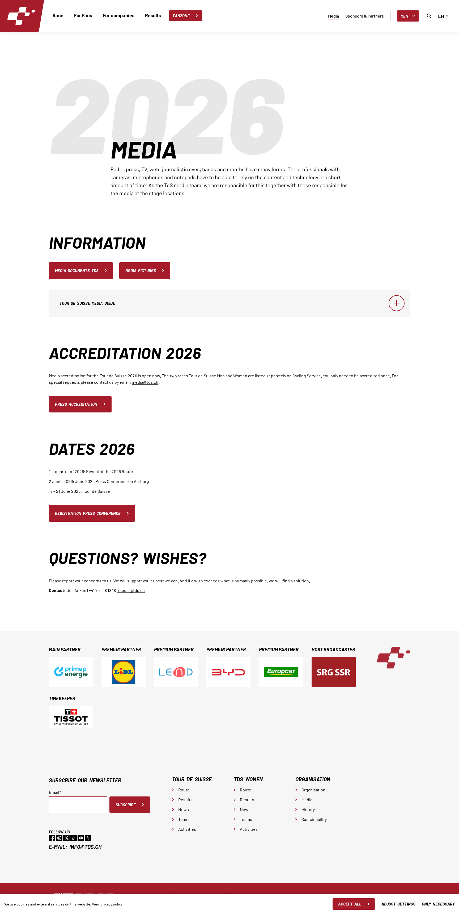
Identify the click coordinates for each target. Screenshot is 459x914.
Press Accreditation (76, 404)
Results (153, 15)
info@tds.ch (85, 847)
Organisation (313, 789)
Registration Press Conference (88, 513)
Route (184, 789)
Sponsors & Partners (364, 15)
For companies (118, 15)
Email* (55, 792)
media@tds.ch (145, 382)
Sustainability (314, 819)
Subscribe (126, 804)
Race (58, 15)
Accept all (349, 904)
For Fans (83, 15)
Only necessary (438, 904)
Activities (187, 829)
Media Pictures (140, 270)
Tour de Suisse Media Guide (87, 303)
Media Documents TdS (77, 270)
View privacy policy (107, 904)
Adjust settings (398, 904)
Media (333, 15)
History (308, 809)
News (183, 809)
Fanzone (181, 15)
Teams (184, 819)
